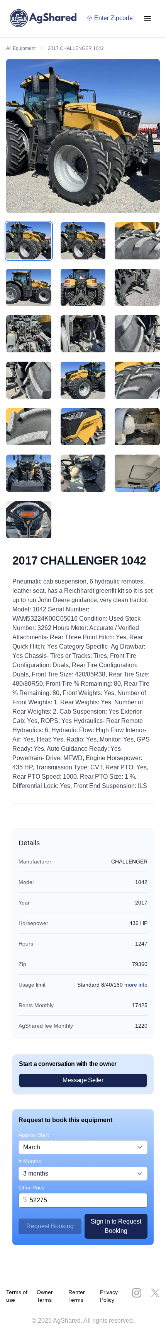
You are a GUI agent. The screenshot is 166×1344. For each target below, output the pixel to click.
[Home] (45, 18)
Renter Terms (76, 1296)
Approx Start (34, 1135)
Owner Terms (45, 1296)
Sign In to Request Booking (116, 1226)
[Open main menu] (147, 18)
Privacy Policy (109, 1296)
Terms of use (16, 1296)
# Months (30, 1161)
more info (135, 985)
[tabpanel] (83, 136)
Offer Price (32, 1187)
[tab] (28, 240)
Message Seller (83, 1080)
